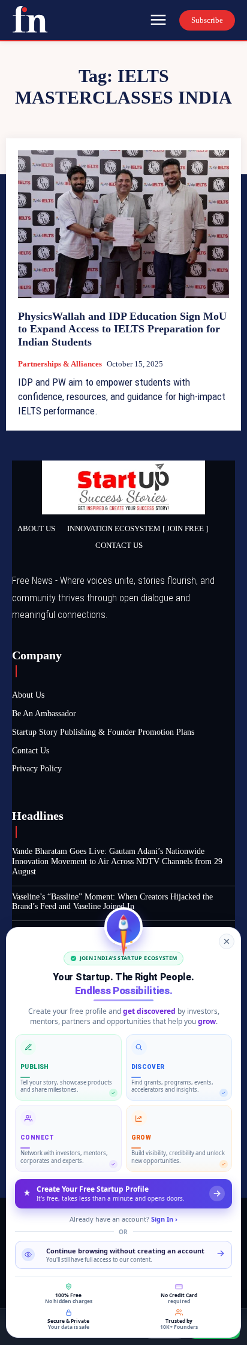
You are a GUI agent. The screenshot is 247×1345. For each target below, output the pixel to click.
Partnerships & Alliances (60, 363)
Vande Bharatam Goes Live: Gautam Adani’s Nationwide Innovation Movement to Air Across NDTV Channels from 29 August (117, 861)
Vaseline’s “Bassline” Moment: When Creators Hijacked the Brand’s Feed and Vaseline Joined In (112, 901)
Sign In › (164, 1218)
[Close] (226, 941)
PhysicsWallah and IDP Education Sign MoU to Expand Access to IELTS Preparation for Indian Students (122, 329)
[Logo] (30, 19)
